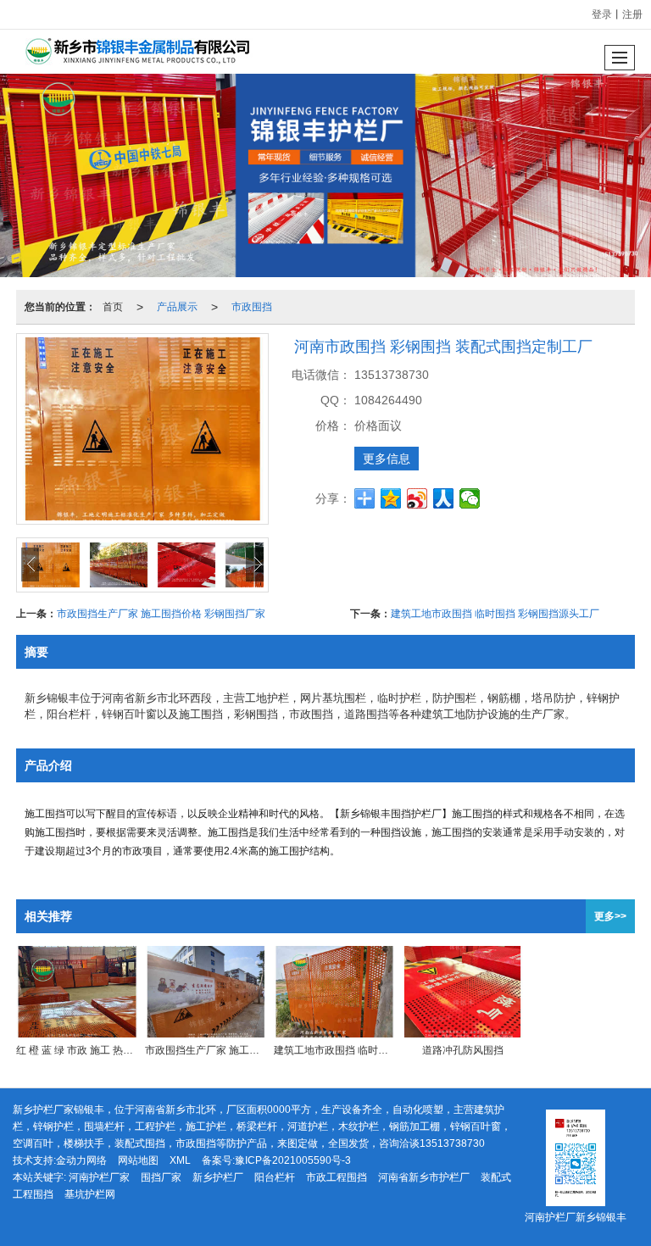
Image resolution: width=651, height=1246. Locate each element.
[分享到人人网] (443, 498)
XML (180, 1160)
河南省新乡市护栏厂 (424, 1177)
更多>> (610, 916)
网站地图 (138, 1160)
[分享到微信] (470, 498)
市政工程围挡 (336, 1177)
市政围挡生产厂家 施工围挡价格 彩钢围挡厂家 (161, 614)
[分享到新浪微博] (417, 498)
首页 (113, 307)
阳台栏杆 (274, 1177)
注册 (632, 14)
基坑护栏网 (89, 1194)
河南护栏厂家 (99, 1177)
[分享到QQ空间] (391, 498)
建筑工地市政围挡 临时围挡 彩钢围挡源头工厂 (495, 614)
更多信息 (386, 458)
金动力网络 (81, 1160)
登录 (602, 14)
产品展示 (177, 307)
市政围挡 (251, 307)
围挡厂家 (161, 1177)
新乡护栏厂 (217, 1177)
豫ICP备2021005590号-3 (293, 1160)
